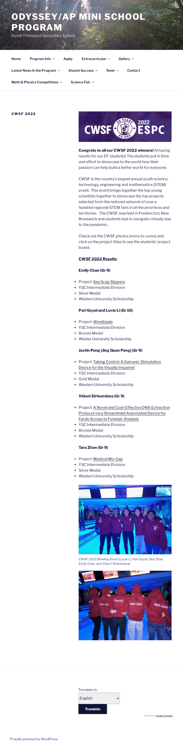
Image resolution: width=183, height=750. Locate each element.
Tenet (110, 70)
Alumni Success (81, 70)
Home (16, 59)
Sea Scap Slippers (109, 282)
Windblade (103, 322)
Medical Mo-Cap (108, 459)
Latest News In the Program (33, 70)
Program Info (40, 59)
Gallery (124, 59)
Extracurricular (94, 59)
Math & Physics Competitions (34, 82)
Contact (133, 70)
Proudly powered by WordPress (34, 739)
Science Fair (80, 82)
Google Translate (164, 715)
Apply (68, 59)
